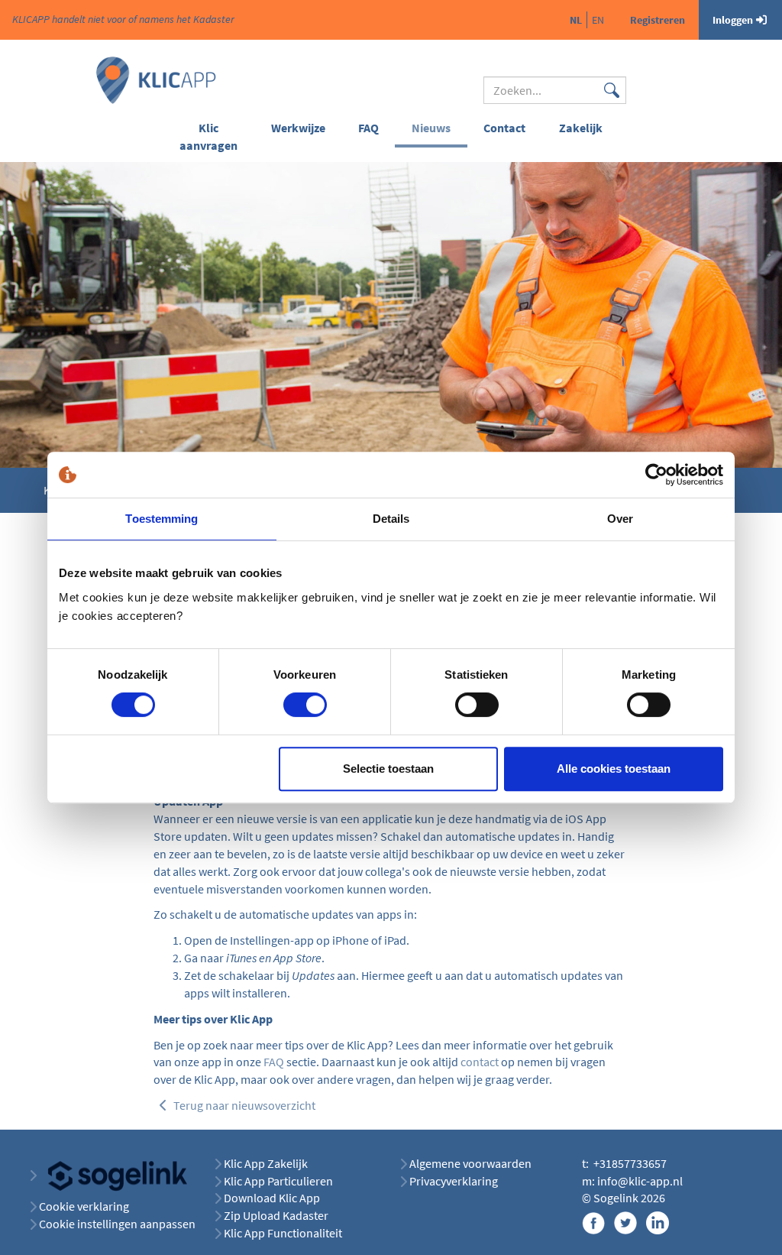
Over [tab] (620, 518)
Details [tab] (391, 518)
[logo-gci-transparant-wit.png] (111, 1174)
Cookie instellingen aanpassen (117, 1223)
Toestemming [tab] (161, 518)
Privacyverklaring (453, 1181)
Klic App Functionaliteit (283, 1232)
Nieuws (431, 127)
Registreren (657, 20)
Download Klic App (273, 1197)
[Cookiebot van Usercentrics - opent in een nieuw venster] (656, 474)
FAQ (368, 127)
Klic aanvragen (208, 136)
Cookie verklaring (84, 1206)
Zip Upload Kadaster (276, 1215)
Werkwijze (298, 127)
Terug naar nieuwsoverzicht (243, 1105)
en (598, 20)
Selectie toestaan (388, 768)
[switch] (305, 704)
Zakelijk (581, 127)
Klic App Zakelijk (266, 1163)
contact (479, 1061)
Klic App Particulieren (278, 1181)
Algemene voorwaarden (470, 1163)
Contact (504, 127)
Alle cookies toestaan (614, 768)
